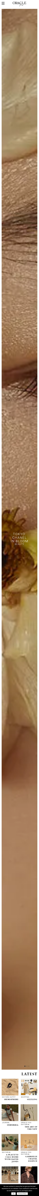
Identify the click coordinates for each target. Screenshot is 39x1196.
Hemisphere (11, 1099)
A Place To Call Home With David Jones (11, 1158)
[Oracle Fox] (19, 3)
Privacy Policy (22, 1193)
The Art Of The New (31, 1128)
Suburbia (12, 1125)
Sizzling (32, 1099)
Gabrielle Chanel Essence (31, 1158)
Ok (13, 1193)
